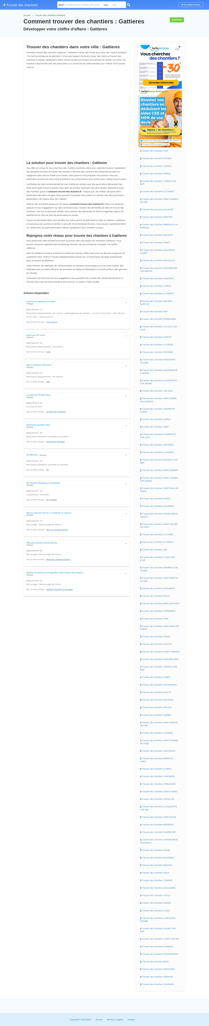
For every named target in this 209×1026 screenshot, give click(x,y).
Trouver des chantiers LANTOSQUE (158, 751)
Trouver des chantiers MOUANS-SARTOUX (156, 302)
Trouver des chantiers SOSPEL (156, 498)
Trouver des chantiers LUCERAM (157, 732)
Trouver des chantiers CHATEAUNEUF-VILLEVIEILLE (159, 841)
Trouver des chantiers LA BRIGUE (157, 946)
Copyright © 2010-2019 (80, 1019)
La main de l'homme (56, 411)
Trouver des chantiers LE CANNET (158, 191)
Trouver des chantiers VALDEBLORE (159, 832)
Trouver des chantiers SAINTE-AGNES (160, 791)
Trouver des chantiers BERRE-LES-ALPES (157, 760)
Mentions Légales (115, 1019)
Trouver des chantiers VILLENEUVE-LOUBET (157, 251)
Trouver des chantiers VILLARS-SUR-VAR (158, 930)
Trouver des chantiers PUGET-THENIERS (161, 651)
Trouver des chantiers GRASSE (156, 173)
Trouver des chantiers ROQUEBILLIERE (160, 659)
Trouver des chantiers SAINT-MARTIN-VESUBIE (159, 724)
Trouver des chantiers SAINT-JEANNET (160, 470)
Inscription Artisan (191, 4)
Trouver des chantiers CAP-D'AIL (157, 390)
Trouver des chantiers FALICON (157, 644)
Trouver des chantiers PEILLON (156, 707)
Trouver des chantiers (21, 5)
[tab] (76, 302)
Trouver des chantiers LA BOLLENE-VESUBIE (158, 919)
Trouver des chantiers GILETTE (156, 692)
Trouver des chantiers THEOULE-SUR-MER (159, 668)
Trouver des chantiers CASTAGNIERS (159, 684)
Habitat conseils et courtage (59, 589)
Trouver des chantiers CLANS (156, 910)
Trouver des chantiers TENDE (156, 636)
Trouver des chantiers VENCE (156, 242)
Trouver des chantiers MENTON (157, 217)
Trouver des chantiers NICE (155, 150)
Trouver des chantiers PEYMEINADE (159, 319)
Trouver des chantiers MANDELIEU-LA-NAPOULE (159, 226)
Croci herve (51, 322)
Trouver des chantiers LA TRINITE (158, 293)
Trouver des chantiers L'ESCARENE (158, 588)
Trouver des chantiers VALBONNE (158, 278)
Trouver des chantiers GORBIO (156, 715)
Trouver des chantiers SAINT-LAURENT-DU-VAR (159, 200)
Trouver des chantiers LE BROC (157, 768)
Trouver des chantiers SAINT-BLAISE (159, 817)
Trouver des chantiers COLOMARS (158, 506)
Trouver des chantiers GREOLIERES (158, 969)
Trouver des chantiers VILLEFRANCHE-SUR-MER (159, 371)
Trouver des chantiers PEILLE (155, 596)
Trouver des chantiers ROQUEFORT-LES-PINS (158, 361)
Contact (131, 1019)
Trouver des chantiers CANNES (156, 166)
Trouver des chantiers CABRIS (156, 677)
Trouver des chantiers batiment (50, 15)
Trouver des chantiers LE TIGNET (157, 542)
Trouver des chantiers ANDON (156, 903)
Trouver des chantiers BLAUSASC (157, 699)
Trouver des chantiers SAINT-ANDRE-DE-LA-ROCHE (158, 400)
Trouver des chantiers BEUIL (155, 961)
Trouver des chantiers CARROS (156, 286)
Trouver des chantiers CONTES (156, 337)
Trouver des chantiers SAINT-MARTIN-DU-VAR (159, 579)
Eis (47, 469)
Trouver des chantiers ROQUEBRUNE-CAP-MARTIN (159, 269)
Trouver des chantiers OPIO (155, 618)
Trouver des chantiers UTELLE (156, 895)
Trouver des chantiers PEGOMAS (157, 352)
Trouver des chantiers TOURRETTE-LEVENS (157, 410)
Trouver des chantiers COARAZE (157, 880)
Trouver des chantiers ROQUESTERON (160, 954)
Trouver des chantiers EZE (154, 549)
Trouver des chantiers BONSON (157, 865)
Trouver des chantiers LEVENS (156, 419)
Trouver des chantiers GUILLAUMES (159, 887)
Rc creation (51, 499)
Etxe (48, 381)
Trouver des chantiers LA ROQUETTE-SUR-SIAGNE (158, 382)
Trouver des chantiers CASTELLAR (158, 799)
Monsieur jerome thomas (58, 559)
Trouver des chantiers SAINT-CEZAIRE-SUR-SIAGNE (159, 479)
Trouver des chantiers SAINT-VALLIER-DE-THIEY (159, 525)
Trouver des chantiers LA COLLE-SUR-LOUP (159, 328)
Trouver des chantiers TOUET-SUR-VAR (160, 938)
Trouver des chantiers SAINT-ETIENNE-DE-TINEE (159, 742)
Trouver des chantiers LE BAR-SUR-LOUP (157, 558)
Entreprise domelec (55, 441)
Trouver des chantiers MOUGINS (157, 235)
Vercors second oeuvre (57, 529)
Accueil (26, 15)
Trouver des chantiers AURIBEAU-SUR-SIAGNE (159, 569)
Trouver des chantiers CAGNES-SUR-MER (158, 182)
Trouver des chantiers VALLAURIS (158, 209)
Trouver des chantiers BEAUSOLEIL (158, 260)
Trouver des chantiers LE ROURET (158, 452)
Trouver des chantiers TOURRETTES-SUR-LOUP (158, 436)
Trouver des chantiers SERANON (157, 976)
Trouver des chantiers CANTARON (158, 776)
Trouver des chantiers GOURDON (158, 984)
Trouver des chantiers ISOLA (155, 872)
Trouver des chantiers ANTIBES (157, 158)
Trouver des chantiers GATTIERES (158, 444)
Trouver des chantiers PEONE (156, 850)
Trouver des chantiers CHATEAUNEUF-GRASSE (159, 515)
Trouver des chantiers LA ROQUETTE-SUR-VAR (158, 808)
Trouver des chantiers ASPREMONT (159, 611)
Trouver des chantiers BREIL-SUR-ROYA (160, 603)
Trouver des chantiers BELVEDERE (158, 857)
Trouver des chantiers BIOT (155, 311)
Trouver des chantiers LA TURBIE (157, 534)
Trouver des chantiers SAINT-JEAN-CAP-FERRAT (160, 627)
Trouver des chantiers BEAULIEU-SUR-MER (159, 461)
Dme (48, 351)
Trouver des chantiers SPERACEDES (159, 784)
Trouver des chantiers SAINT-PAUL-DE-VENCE (159, 489)
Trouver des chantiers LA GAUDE (157, 344)
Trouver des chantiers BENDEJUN (158, 824)
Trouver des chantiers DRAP (155, 426)
